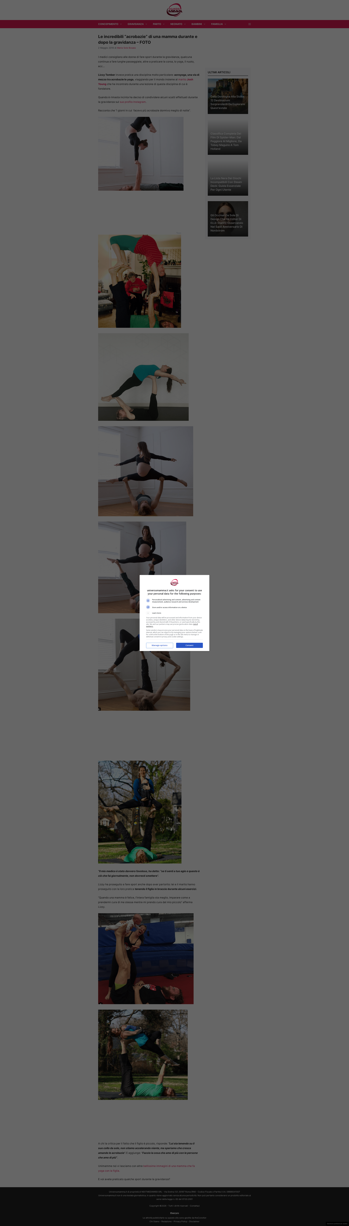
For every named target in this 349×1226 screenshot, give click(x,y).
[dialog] (174, 613)
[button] (174, 613)
